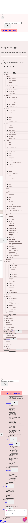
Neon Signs (11, 201)
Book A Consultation (9, 30)
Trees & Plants (12, 151)
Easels (10, 184)
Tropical (10, 155)
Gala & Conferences (13, 281)
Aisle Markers (11, 91)
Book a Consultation (12, 393)
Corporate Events (9, 318)
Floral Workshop (9, 329)
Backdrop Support (12, 83)
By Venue (8, 348)
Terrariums (11, 119)
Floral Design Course (10, 335)
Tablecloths (11, 127)
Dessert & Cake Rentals (11, 189)
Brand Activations (9, 320)
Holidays (7, 325)
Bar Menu (11, 216)
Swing (10, 175)
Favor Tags (11, 221)
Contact (6, 350)
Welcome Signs (12, 93)
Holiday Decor (8, 331)
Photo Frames (12, 203)
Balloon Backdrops (12, 80)
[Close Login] (3, 240)
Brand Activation (12, 279)
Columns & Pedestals (13, 182)
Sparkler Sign (11, 244)
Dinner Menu (11, 219)
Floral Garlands (12, 104)
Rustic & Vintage (12, 307)
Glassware (11, 112)
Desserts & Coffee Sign (13, 250)
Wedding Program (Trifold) (14, 255)
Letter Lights (11, 225)
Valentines (11, 288)
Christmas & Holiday (13, 292)
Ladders (10, 171)
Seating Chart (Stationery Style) (15, 243)
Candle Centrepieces (13, 99)
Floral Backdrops (12, 78)
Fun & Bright (11, 300)
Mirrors (10, 199)
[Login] (2, 15)
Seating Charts (12, 204)
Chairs (10, 144)
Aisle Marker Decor (13, 106)
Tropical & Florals (12, 309)
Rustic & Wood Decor (13, 173)
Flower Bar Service (10, 327)
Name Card (11, 235)
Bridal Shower (11, 287)
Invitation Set (11, 223)
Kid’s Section (8, 259)
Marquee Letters (12, 138)
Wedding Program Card (13, 253)
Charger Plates (12, 110)
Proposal (7, 188)
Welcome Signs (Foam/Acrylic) (15, 210)
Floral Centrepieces (13, 97)
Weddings (11, 278)
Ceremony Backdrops (13, 89)
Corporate (11, 166)
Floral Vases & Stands (13, 102)
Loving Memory (12, 226)
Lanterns (10, 117)
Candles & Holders (12, 134)
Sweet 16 (13, 269)
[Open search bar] (2, 379)
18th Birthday (14, 270)
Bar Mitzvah (11, 290)
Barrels (10, 153)
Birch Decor (11, 158)
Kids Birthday (14, 265)
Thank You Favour (12, 248)
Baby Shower (11, 285)
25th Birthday (14, 272)
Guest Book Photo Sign (13, 232)
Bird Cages (11, 160)
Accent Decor (11, 157)
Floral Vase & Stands (13, 121)
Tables (10, 142)
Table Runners (12, 130)
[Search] (7, 26)
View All (7, 312)
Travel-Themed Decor (13, 176)
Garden (10, 302)
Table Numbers (12, 115)
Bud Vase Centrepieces (13, 100)
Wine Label (11, 257)
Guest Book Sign (12, 228)
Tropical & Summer (13, 178)
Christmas (11, 167)
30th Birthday (14, 274)
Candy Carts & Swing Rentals (15, 162)
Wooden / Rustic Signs (13, 212)
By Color (7, 294)
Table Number (11, 246)
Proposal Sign (11, 237)
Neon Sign (11, 136)
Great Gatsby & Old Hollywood (15, 303)
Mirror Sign (11, 234)
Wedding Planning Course (11, 337)
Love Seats (11, 145)
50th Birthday (14, 276)
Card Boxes (11, 164)
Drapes (10, 82)
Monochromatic (12, 305)
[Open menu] (1, 434)
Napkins (10, 128)
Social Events (9, 324)
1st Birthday (14, 267)
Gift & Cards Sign (12, 230)
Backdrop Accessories (13, 85)
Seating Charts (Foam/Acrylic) (15, 206)
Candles (10, 113)
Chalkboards (11, 194)
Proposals (11, 283)
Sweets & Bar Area (13, 147)
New (7, 74)
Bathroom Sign (12, 217)
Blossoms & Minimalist (13, 298)
